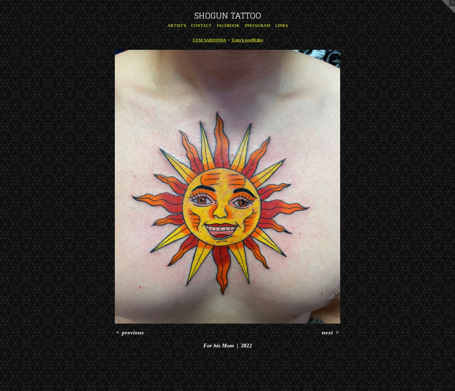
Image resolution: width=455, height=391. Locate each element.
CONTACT (201, 25)
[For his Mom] (227, 187)
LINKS (281, 25)
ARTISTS (176, 25)
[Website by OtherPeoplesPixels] (442, 12)
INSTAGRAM (257, 25)
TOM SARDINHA (209, 40)
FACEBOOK (228, 25)
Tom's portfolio (247, 40)
